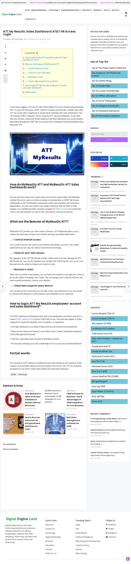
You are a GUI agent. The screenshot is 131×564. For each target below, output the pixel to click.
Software (30, 391)
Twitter (111, 528)
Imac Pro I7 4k (98, 361)
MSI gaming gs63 (100, 381)
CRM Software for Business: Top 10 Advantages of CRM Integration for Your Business (75, 399)
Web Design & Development (88, 541)
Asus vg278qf (98, 396)
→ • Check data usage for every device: (41, 81)
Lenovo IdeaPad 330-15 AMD (105, 376)
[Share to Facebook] (5, 47)
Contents (30, 53)
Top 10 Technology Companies (106, 116)
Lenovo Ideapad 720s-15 (103, 313)
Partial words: (30, 92)
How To (107, 10)
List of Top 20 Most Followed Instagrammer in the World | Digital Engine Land (112, 215)
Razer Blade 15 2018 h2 (103, 391)
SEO (77, 528)
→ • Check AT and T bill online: (38, 73)
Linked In (111, 537)
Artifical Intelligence (84, 537)
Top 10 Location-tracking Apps (105, 91)
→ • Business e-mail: (34, 77)
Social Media (81, 533)
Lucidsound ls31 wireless (103, 328)
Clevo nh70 (97, 401)
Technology (53, 10)
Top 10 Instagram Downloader (105, 106)
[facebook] (92, 158)
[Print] (5, 70)
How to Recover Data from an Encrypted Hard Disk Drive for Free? (32, 423)
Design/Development (70, 10)
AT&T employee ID (24, 319)
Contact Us (29, 19)
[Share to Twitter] (5, 52)
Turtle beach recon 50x (102, 333)
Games (79, 549)
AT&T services (61, 209)
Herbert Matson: (97, 430)
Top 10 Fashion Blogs (102, 81)
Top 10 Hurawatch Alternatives (105, 111)
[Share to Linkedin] (5, 64)
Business (97, 10)
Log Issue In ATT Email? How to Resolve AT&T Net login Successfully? (113, 198)
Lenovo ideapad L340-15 (103, 318)
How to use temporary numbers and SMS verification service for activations (114, 184)
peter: (93, 441)
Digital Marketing (22, 2)
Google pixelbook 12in (102, 351)
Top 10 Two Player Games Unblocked (109, 68)
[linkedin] (112, 164)
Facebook (111, 524)
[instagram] (93, 164)
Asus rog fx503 (98, 386)
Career (7, 39)
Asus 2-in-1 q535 (99, 371)
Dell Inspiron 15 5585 (101, 323)
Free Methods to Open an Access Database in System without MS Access (33, 399)
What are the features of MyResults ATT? (42, 64)
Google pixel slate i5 (101, 346)
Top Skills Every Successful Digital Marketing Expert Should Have (56, 2)
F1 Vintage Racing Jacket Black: (104, 418)
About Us (115, 10)
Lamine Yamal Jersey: (100, 452)
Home (27, 10)
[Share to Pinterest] (5, 58)
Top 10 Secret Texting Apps (104, 101)
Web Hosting (81, 553)
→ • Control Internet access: (37, 68)
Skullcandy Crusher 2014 (103, 356)
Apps (78, 524)
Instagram (112, 533)
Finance (48, 549)
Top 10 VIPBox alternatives (104, 96)
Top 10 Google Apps (101, 86)
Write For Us (50, 553)
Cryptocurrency (82, 545)
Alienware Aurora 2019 (102, 366)
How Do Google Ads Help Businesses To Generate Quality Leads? (113, 248)
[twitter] (112, 158)
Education (86, 10)
